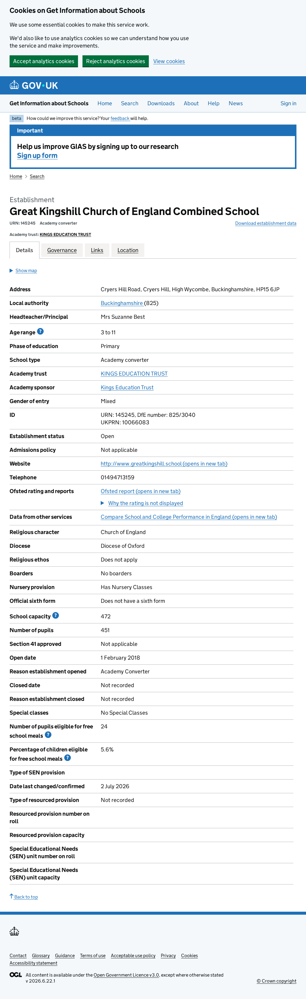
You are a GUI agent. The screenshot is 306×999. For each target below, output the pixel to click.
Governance (62, 250)
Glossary (41, 955)
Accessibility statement (33, 963)
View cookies (169, 61)
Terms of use (92, 955)
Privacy (168, 955)
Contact (18, 955)
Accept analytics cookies (43, 61)
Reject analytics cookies (115, 61)
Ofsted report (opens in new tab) (140, 491)
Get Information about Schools (49, 103)
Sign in (288, 103)
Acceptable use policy (133, 955)
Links (97, 250)
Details (24, 250)
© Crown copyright (276, 981)
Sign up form (37, 155)
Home (104, 103)
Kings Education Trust (127, 387)
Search (129, 103)
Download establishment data (265, 223)
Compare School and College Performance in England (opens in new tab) (189, 516)
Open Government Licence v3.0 (126, 975)
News (236, 103)
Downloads (161, 103)
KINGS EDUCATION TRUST (65, 234)
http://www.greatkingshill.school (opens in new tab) (164, 463)
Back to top (25, 897)
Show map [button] (26, 270)
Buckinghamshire (122, 303)
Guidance (65, 955)
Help (214, 103)
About (191, 103)
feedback (120, 118)
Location (127, 250)
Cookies (189, 955)
